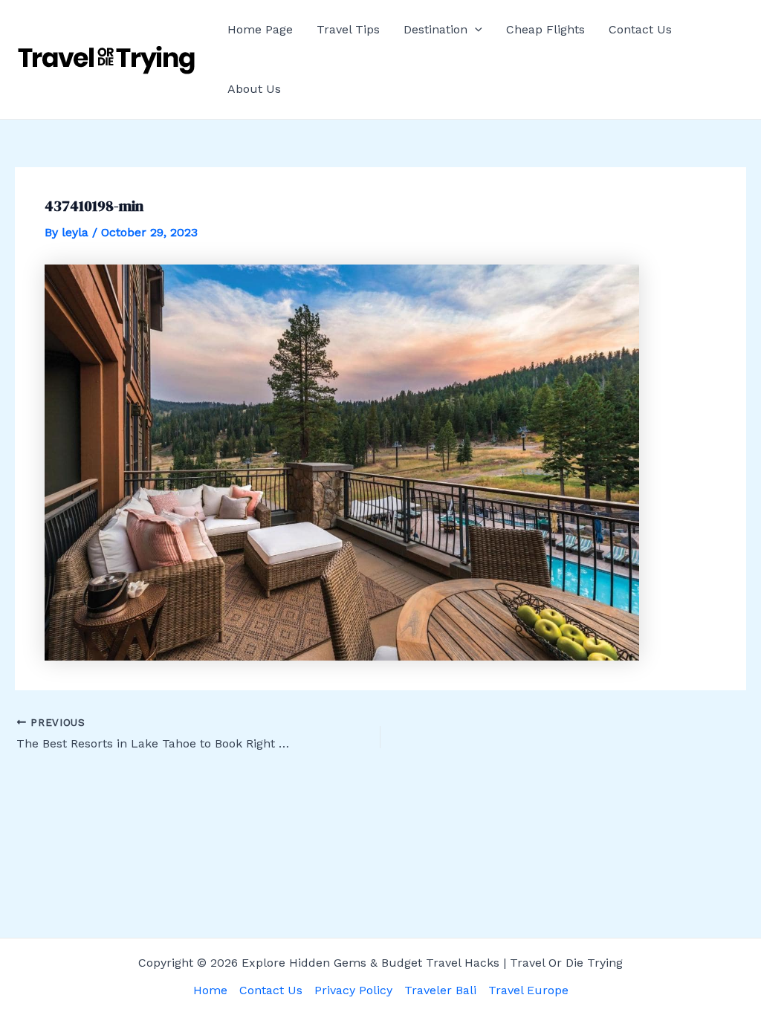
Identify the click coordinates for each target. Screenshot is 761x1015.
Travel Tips (348, 29)
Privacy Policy (353, 990)
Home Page (260, 29)
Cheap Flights (545, 29)
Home (210, 990)
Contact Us (640, 29)
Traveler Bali (440, 990)
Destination (435, 29)
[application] (474, 29)
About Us (254, 89)
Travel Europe (528, 990)
